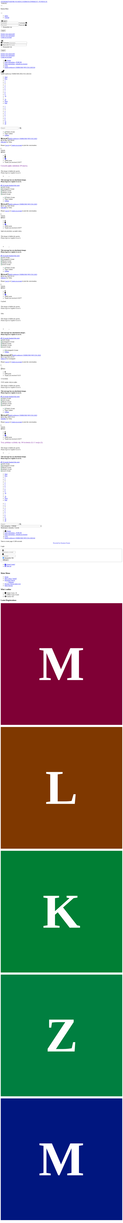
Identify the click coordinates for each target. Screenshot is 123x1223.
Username (22, 23)
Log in (3, 30)
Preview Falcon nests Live (13, 584)
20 (5, 99)
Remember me (7, 27)
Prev (6, 79)
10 (5, 96)
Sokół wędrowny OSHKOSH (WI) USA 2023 (23, 138)
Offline (7, 135)
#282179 (3, 358)
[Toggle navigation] (1, 5)
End (6, 103)
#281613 (3, 278)
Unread (7, 17)
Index (6, 16)
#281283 (3, 142)
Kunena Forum (65, 543)
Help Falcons (9, 585)
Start (6, 77)
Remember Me (9, 558)
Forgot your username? (8, 35)
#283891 (3, 419)
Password (22, 25)
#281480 (3, 207)
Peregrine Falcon (10, 580)
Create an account (6, 37)
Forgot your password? (8, 34)
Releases (11, 582)
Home (6, 577)
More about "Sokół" (11, 578)
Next (6, 101)
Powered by (56, 543)
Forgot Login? (10, 564)
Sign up (9, 566)
